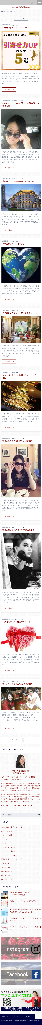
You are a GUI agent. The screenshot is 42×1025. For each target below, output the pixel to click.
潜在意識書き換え (7, 871)
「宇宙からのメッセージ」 (13, 244)
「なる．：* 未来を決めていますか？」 (19, 181)
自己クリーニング (7, 879)
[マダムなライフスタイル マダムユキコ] (21, 588)
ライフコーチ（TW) (8, 855)
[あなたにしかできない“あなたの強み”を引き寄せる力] (21, 148)
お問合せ (31, 2)
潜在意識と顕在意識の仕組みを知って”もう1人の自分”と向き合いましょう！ (25, 911)
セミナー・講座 (6, 835)
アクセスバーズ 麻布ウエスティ (16, 622)
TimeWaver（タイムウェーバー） (13, 827)
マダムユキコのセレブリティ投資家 (17, 441)
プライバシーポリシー (15, 1016)
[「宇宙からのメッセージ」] (21, 282)
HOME (4, 1016)
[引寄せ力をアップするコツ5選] (21, 69)
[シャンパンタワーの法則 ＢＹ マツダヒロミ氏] (21, 410)
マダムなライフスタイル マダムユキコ (18, 530)
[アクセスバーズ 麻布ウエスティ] (21, 650)
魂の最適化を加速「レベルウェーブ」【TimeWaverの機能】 (23, 893)
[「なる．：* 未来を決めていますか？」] (21, 210)
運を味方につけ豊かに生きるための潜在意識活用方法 (22, 1020)
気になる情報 (6, 867)
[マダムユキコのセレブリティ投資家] (21, 496)
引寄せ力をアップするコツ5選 (15, 27)
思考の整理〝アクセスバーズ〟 (12, 859)
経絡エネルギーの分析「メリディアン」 (24, 901)
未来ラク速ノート (7, 863)
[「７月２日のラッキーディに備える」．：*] (21, 342)
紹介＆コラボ (6, 875)
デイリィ (4, 843)
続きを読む (8, 89)
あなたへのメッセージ (9, 831)
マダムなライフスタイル (9, 847)
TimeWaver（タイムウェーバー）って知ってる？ (25, 928)
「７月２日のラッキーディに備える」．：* (20, 313)
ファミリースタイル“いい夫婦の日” (17, 684)
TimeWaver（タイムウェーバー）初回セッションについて (25, 919)
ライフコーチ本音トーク (9, 851)
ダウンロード (6, 839)
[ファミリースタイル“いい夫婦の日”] (21, 708)
